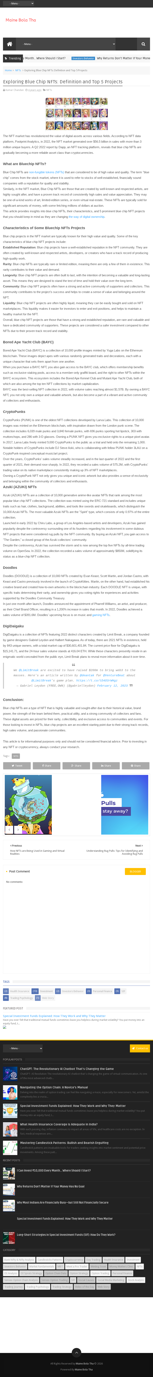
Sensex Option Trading (54, 1280)
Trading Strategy (62, 1286)
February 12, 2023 (112, 686)
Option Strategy (79, 1273)
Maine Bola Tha (85, 1363)
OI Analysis (10, 1273)
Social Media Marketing (111, 1280)
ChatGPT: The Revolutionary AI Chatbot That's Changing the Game (67, 1069)
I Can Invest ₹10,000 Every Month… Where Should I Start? (54, 1170)
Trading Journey (13, 1286)
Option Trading (100, 1273)
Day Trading (93, 1259)
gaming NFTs (101, 615)
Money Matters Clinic (121, 1266)
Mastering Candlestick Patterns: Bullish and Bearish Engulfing (64, 1143)
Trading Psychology (21, 998)
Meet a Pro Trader (77, 1266)
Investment (46, 991)
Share (48, 765)
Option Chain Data (55, 1273)
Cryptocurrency (74, 1259)
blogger (135, 871)
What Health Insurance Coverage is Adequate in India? (59, 1124)
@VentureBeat (114, 675)
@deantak (87, 675)
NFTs (18, 70)
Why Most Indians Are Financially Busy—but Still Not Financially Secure (62, 1202)
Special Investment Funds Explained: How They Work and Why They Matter (54, 1016)
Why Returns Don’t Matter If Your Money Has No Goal (50, 1186)
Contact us (141, 1048)
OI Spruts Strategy (31, 1273)
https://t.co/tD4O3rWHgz (97, 680)
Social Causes (86, 1280)
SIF (123, 991)
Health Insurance (19, 991)
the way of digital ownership (86, 216)
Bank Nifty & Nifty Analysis (19, 1259)
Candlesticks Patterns (50, 1259)
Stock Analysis (136, 1280)
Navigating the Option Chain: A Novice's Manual (54, 1087)
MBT (60, 1266)
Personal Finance (102, 991)
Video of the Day (84, 1286)
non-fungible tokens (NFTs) (46, 172)
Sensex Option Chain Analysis (21, 1280)
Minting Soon (98, 1266)
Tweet (18, 765)
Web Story (48, 998)
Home (8, 70)
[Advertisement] (76, 1325)
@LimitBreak (29, 670)
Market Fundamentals (41, 1266)
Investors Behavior (71, 58)
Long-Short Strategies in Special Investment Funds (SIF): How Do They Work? (66, 1235)
